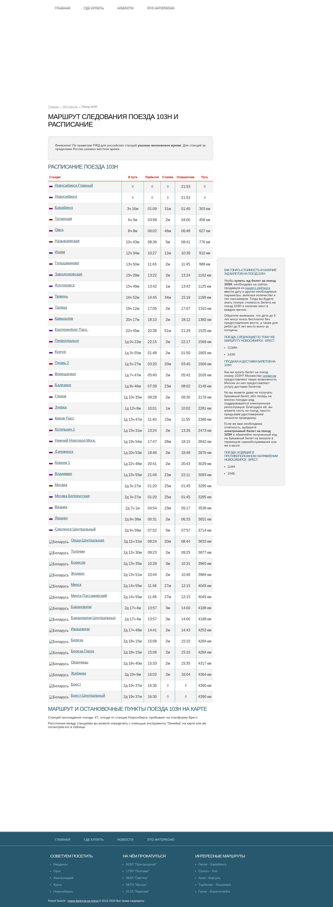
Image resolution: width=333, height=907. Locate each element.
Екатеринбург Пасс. (71, 330)
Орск (57, 871)
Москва (61, 485)
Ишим (60, 252)
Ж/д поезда (70, 106)
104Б (231, 473)
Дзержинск (64, 452)
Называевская (67, 241)
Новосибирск (66, 196)
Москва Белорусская (72, 496)
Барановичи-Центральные (93, 618)
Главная (53, 106)
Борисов (78, 562)
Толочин (78, 551)
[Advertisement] (251, 182)
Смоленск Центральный (75, 529)
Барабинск (64, 208)
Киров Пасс (64, 418)
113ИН (232, 347)
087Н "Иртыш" (136, 884)
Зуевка (61, 407)
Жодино (77, 573)
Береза (77, 640)
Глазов (60, 396)
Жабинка (78, 673)
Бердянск (60, 864)
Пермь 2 (62, 363)
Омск (59, 230)
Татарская (63, 219)
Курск (57, 884)
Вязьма (61, 507)
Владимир (63, 474)
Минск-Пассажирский (89, 596)
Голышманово (67, 263)
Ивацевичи (80, 629)
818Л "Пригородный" (141, 864)
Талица (61, 307)
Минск (76, 585)
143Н (231, 354)
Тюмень (61, 296)
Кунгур (60, 352)
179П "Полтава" (137, 871)
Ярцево (61, 518)
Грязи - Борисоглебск (214, 891)
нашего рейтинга (257, 288)
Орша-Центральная (87, 540)
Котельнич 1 (65, 429)
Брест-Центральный (88, 695)
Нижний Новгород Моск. (75, 440)
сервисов (269, 375)
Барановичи (81, 607)
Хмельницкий (63, 878)
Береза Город (82, 651)
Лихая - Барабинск (212, 864)
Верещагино (65, 374)
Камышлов (64, 318)
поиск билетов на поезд (83, 900)
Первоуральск (67, 341)
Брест (76, 684)
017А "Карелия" (137, 891)
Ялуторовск (65, 285)
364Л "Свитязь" (137, 878)
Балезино (63, 385)
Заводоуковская (68, 274)
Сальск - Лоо (207, 871)
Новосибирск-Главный (74, 185)
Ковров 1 (62, 463)
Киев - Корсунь (209, 878)
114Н (231, 466)
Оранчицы (79, 662)
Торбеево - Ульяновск (214, 884)
